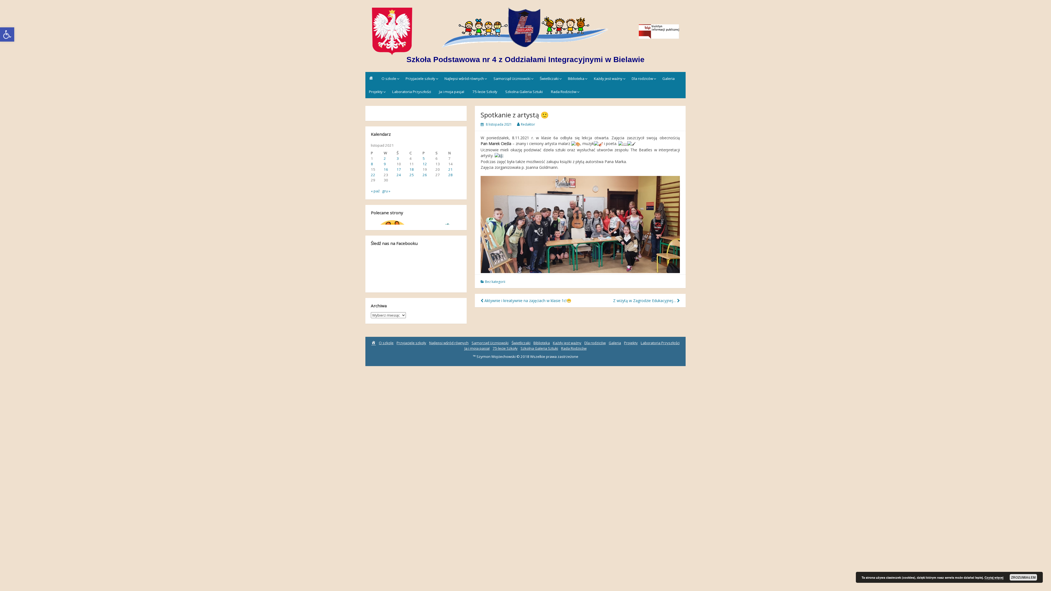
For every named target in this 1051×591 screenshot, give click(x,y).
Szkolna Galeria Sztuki (524, 91)
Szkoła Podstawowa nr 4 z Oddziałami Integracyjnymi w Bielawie (525, 59)
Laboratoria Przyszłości (411, 91)
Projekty (376, 91)
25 (411, 174)
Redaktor (528, 124)
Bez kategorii (495, 281)
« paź (375, 191)
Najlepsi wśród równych (464, 78)
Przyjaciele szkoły (420, 78)
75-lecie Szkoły (484, 91)
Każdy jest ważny (608, 78)
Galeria (668, 78)
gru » (386, 191)
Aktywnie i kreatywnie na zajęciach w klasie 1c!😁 (527, 300)
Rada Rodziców (563, 91)
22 (373, 174)
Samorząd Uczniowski (511, 78)
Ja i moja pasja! (451, 91)
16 (386, 169)
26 (425, 174)
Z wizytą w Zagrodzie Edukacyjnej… (645, 300)
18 (411, 169)
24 (399, 174)
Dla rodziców (642, 78)
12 (425, 163)
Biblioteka (576, 78)
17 (399, 169)
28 (450, 174)
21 (450, 169)
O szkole (389, 78)
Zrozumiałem (1023, 577)
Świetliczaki (549, 78)
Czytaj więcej (993, 577)
